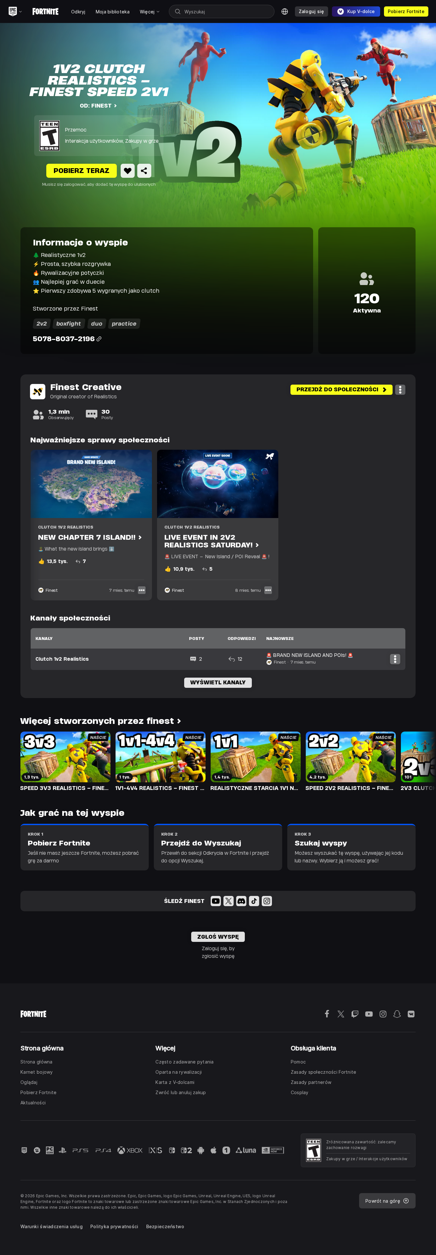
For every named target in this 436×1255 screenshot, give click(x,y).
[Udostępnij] (144, 171)
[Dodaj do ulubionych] (128, 171)
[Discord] (241, 901)
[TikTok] (254, 901)
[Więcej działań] (400, 390)
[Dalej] (419, 761)
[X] (228, 901)
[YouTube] (216, 901)
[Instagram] (267, 901)
